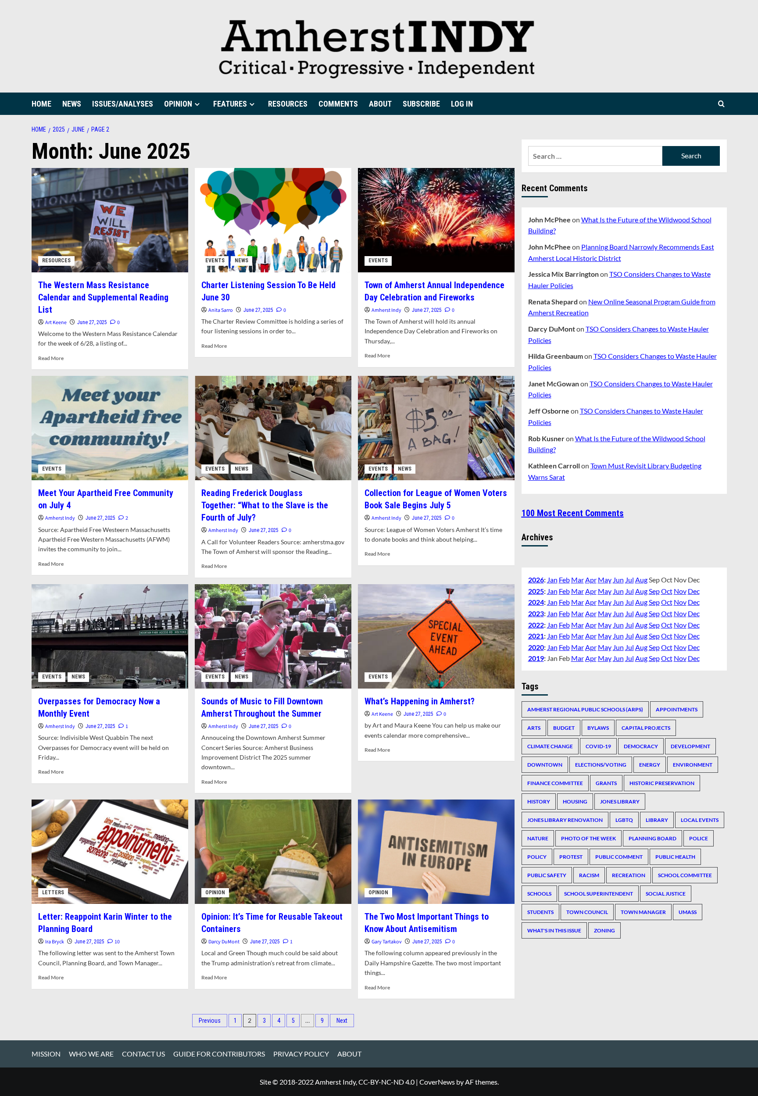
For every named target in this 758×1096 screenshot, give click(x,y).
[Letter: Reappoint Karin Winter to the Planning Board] (110, 852)
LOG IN (462, 103)
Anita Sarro (220, 310)
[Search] (721, 103)
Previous (210, 1020)
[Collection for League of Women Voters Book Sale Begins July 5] (436, 428)
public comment (619, 856)
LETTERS (53, 892)
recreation (628, 875)
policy (537, 856)
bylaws (598, 728)
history (538, 801)
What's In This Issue (554, 930)
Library (657, 820)
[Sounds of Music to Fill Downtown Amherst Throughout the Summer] (273, 636)
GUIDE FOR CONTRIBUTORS (219, 1054)
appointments (676, 709)
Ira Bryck (54, 942)
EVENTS (215, 260)
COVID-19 (598, 746)
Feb (564, 579)
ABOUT (380, 103)
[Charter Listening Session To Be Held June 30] (273, 220)
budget (564, 728)
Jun (618, 579)
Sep (654, 591)
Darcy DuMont (224, 942)
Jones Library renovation (565, 820)
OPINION (178, 103)
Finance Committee (555, 783)
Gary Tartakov (387, 942)
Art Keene (56, 322)
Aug (641, 579)
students (540, 912)
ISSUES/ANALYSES (122, 103)
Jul (629, 579)
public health (675, 856)
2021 (536, 636)
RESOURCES (287, 103)
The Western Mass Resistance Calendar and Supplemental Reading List (103, 297)
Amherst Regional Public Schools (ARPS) (585, 709)
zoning (604, 930)
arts (533, 728)
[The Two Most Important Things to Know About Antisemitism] (436, 852)
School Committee (685, 875)
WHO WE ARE (91, 1054)
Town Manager (643, 912)
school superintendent (598, 893)
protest (571, 856)
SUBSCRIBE (421, 103)
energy (649, 764)
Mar (577, 579)
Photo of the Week (588, 838)
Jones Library (620, 801)
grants (606, 783)
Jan (552, 579)
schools (539, 893)
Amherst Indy (386, 310)
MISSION (46, 1054)
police (698, 838)
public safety (546, 875)
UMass (688, 912)
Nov (680, 591)
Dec (694, 591)
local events (700, 820)
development (690, 746)
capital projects (646, 728)
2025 (536, 591)
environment (692, 764)
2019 (536, 658)
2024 (536, 602)
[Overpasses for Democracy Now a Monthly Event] (110, 636)
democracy (641, 746)
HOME (41, 103)
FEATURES (230, 103)
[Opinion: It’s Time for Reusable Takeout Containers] (273, 852)
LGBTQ (624, 820)
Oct (666, 591)
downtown (544, 764)
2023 (536, 613)
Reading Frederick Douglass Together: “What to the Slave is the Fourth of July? (264, 505)
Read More (51, 358)
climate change (550, 746)
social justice (666, 893)
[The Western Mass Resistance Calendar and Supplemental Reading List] (110, 220)
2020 (536, 647)
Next (341, 1020)
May (604, 579)
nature (537, 838)
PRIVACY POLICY (301, 1054)
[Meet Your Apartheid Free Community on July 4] (110, 428)
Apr (591, 579)
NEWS (71, 103)
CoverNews (437, 1082)
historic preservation (661, 783)
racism (589, 875)
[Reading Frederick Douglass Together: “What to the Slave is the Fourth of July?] (273, 428)
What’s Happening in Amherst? (420, 701)
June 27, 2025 (92, 322)
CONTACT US (143, 1054)
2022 (536, 625)
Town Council (587, 912)
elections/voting (600, 764)
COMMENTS (338, 103)
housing (575, 801)
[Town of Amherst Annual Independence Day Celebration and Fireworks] (436, 220)
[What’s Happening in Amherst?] (436, 636)
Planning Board (652, 838)
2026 (536, 579)
